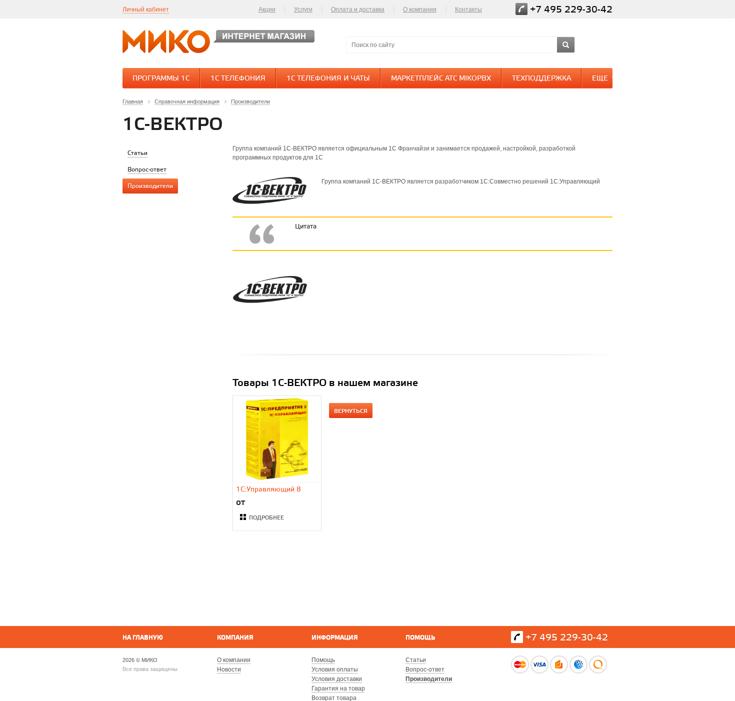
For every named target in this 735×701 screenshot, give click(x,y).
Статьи (416, 660)
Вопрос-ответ (425, 669)
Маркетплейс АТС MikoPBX (441, 78)
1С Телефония (238, 78)
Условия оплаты (335, 669)
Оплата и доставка (357, 9)
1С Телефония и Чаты (328, 78)
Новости (229, 669)
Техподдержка (541, 78)
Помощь (420, 638)
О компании (419, 9)
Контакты (468, 9)
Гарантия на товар (338, 688)
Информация (335, 638)
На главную (142, 638)
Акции (267, 9)
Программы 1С (161, 78)
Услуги (303, 9)
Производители (429, 679)
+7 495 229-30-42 (571, 10)
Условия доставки (337, 679)
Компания (235, 638)
